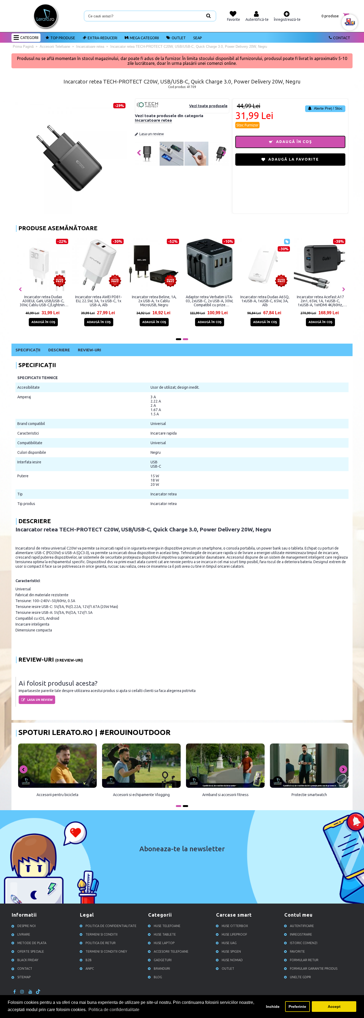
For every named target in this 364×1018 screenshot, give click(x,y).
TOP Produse (62, 38)
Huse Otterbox (235, 926)
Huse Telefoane (167, 926)
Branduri (162, 968)
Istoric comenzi (303, 943)
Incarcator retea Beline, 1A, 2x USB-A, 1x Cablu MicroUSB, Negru (154, 301)
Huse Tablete (165, 934)
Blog (158, 977)
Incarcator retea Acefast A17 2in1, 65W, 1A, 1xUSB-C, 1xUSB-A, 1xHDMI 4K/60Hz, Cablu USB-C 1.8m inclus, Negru (320, 301)
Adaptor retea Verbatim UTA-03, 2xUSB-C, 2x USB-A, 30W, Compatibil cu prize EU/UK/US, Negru (209, 301)
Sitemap (24, 977)
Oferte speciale (30, 951)
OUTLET (179, 38)
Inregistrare (301, 934)
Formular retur (304, 960)
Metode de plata (31, 943)
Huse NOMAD (232, 960)
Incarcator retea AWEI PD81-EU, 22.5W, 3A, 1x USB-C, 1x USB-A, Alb (98, 301)
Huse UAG (229, 943)
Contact (341, 38)
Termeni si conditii (102, 934)
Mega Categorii (144, 38)
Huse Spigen (231, 951)
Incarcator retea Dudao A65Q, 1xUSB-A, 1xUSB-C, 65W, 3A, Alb (264, 301)
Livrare (23, 934)
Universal (158, 423)
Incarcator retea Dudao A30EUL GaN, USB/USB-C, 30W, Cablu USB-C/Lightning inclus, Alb (43, 301)
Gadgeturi (163, 960)
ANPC (90, 968)
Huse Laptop (164, 943)
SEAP (197, 38)
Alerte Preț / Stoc (327, 108)
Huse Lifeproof (234, 934)
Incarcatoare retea (153, 120)
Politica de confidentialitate (111, 926)
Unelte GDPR (300, 977)
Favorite (297, 951)
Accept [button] (334, 1006)
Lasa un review (151, 134)
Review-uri (89, 350)
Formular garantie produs (313, 968)
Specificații (27, 350)
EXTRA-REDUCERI (102, 38)
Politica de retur (101, 943)
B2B (89, 960)
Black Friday (27, 960)
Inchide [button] (273, 1006)
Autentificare (302, 926)
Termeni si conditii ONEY (106, 951)
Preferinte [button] (297, 1006)
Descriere (59, 350)
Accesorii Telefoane (171, 951)
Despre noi (26, 926)
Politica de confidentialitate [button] (113, 1009)
